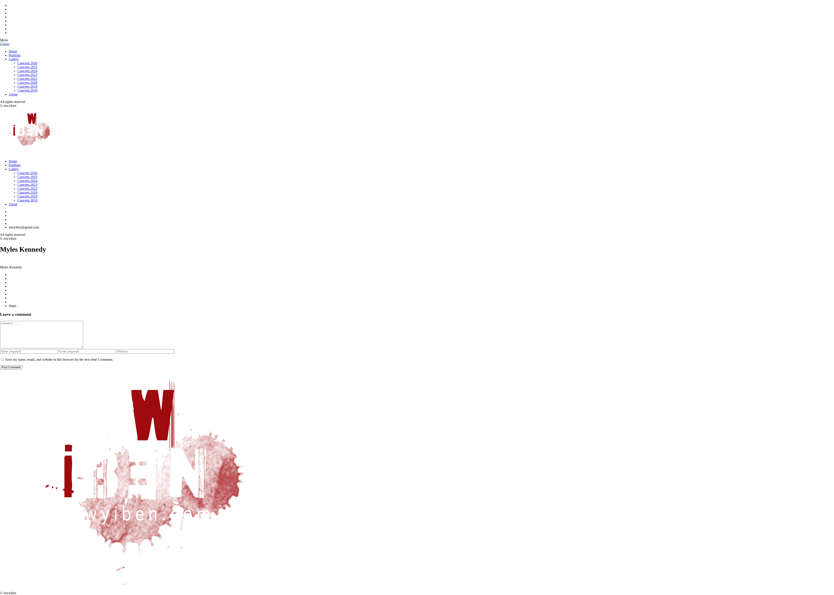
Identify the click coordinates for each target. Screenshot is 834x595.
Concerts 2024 (27, 71)
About (13, 94)
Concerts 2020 (27, 82)
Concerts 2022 (27, 79)
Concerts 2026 (27, 63)
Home (13, 51)
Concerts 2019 (27, 86)
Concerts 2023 (27, 75)
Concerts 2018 (27, 90)
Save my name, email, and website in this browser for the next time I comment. (59, 359)
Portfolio (15, 55)
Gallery (14, 59)
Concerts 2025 (27, 67)
